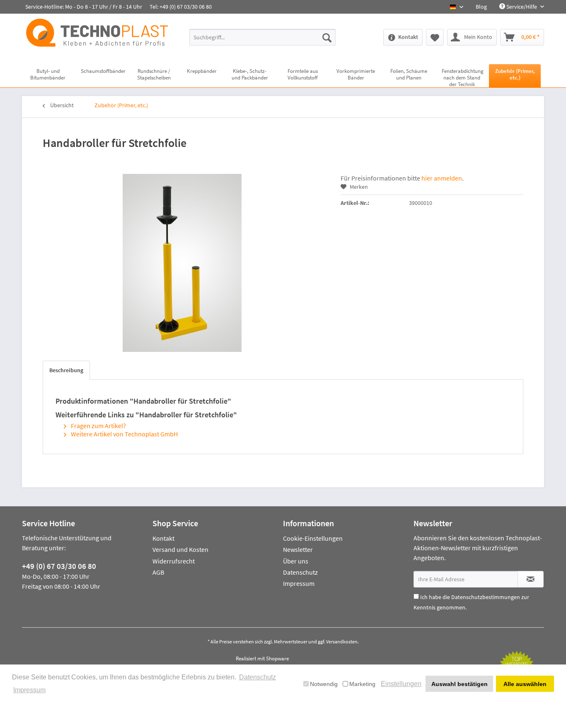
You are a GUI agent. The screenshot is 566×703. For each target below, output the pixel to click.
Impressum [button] (29, 689)
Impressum (298, 583)
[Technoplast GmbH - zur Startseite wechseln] (97, 36)
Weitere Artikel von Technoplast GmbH (124, 434)
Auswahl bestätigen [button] (459, 684)
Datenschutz (300, 572)
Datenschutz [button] (257, 677)
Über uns (295, 561)
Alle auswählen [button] (525, 684)
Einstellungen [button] (401, 683)
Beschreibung (66, 370)
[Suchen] (327, 37)
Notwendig (324, 684)
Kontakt (163, 538)
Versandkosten (342, 641)
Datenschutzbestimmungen (485, 597)
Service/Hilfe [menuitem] (521, 6)
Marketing (362, 684)
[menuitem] (481, 7)
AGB (158, 572)
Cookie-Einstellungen (313, 538)
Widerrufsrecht (173, 561)
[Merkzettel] (435, 37)
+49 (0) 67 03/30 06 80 (59, 566)
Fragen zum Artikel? (98, 425)
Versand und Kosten (180, 549)
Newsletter (298, 549)
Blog (481, 6)
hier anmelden (441, 178)
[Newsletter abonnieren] (531, 579)
